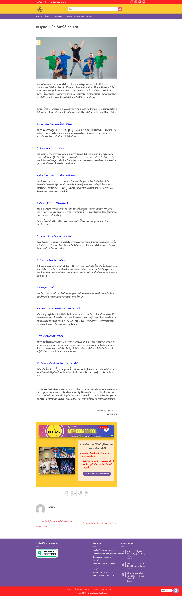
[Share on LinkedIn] (86, 493)
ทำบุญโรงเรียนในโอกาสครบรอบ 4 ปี (98, 523)
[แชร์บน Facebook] (67, 493)
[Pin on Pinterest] (81, 493)
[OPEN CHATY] (176, 590)
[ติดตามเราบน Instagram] (136, 2)
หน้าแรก (39, 16)
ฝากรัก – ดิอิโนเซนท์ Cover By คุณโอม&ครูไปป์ (136, 553)
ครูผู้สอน (80, 16)
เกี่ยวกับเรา (48, 16)
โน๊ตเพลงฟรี (69, 16)
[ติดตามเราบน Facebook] (132, 2)
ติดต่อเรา (89, 16)
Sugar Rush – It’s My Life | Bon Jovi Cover (136, 564)
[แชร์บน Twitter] (72, 493)
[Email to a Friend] (76, 493)
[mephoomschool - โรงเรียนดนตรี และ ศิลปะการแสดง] (50, 9)
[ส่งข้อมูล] (120, 9)
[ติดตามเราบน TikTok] (140, 2)
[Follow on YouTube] (144, 2)
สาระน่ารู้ (38, 23)
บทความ (58, 16)
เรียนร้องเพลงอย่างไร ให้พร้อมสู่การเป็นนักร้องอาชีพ (136, 575)
